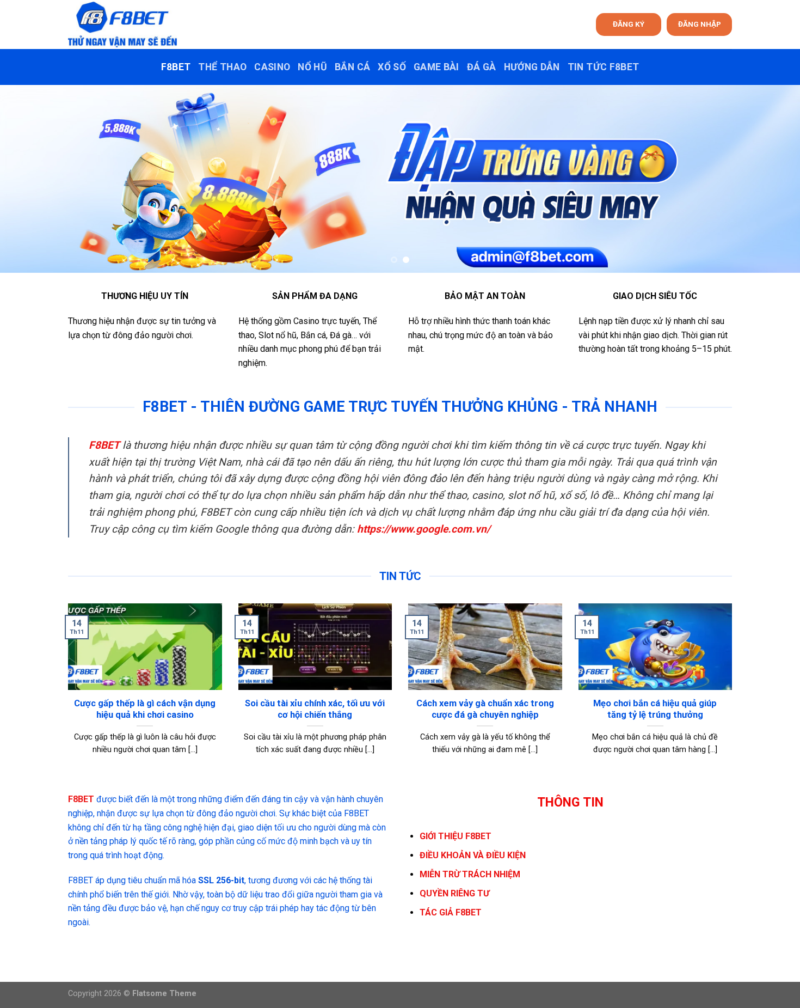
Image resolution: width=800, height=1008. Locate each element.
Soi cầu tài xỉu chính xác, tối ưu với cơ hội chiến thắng (315, 709)
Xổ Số (392, 67)
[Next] (770, 179)
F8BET (176, 67)
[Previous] (30, 179)
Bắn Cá (352, 67)
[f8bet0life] (122, 24)
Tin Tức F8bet (603, 67)
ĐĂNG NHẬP (699, 24)
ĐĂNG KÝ (628, 24)
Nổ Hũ (312, 67)
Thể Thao (222, 67)
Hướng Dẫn (532, 67)
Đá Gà (481, 67)
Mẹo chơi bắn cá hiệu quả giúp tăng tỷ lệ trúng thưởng (655, 709)
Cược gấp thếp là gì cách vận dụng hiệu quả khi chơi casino (145, 709)
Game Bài (436, 67)
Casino (272, 67)
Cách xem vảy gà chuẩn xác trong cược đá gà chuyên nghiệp (485, 709)
